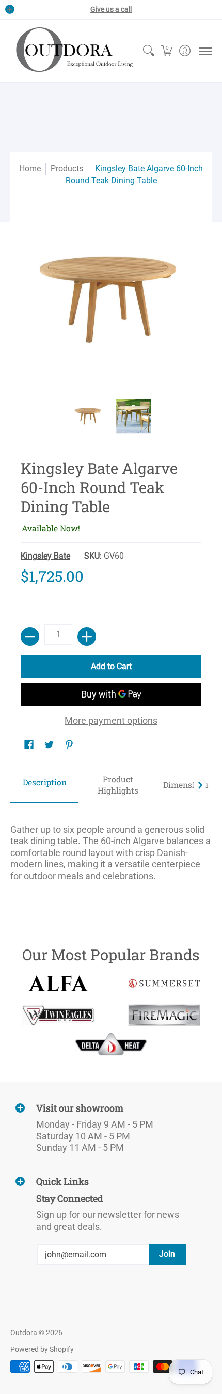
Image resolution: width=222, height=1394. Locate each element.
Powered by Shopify (42, 1349)
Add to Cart (111, 666)
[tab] (44, 785)
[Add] (86, 636)
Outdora (23, 1332)
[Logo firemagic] (164, 1015)
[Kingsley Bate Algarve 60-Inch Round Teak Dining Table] (88, 416)
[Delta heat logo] (111, 1044)
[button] (166, 51)
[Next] (200, 785)
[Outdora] (72, 51)
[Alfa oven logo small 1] (58, 983)
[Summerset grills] (164, 983)
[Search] (148, 51)
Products (67, 168)
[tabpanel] (111, 848)
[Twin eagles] (58, 1015)
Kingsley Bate (45, 556)
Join (167, 1254)
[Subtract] (30, 636)
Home (30, 168)
